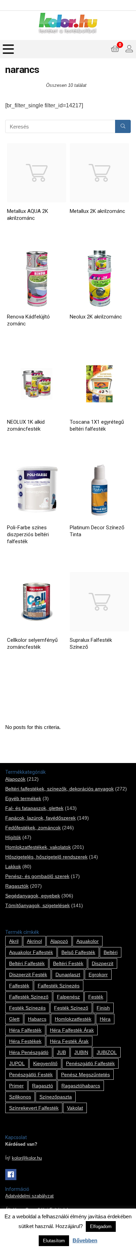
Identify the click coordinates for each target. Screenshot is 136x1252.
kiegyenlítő (45, 1063)
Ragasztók (17, 886)
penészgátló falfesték (90, 1063)
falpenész (68, 997)
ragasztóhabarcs (80, 1085)
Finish (103, 1008)
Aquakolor (87, 941)
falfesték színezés (59, 985)
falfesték (19, 985)
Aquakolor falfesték (31, 952)
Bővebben (85, 1240)
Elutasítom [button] (54, 1240)
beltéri (111, 952)
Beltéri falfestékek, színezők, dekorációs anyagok (59, 788)
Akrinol (34, 941)
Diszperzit (102, 963)
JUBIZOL (107, 1052)
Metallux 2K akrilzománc (97, 211)
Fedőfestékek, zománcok (33, 827)
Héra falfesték (25, 1030)
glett (14, 1019)
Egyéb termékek (23, 798)
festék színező (71, 1008)
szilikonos (20, 1097)
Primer (16, 1085)
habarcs (37, 1019)
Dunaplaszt (67, 974)
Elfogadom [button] (101, 1226)
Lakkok (13, 866)
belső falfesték (78, 952)
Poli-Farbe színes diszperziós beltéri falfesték (28, 534)
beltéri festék (68, 963)
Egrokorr (98, 974)
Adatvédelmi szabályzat (29, 1196)
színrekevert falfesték (34, 1108)
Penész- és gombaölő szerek (37, 876)
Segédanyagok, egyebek (32, 895)
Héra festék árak (69, 1041)
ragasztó (42, 1085)
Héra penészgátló (28, 1052)
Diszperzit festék (28, 974)
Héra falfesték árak (72, 1030)
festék (95, 997)
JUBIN (81, 1052)
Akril (13, 941)
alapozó (59, 941)
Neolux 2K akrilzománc (96, 317)
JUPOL (17, 1063)
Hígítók (13, 837)
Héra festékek (25, 1041)
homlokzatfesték (73, 1019)
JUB (61, 1052)
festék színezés (27, 1008)
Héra (105, 1019)
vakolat (75, 1108)
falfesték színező (28, 997)
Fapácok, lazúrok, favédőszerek (40, 818)
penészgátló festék (31, 1074)
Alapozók (15, 779)
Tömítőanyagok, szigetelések (37, 905)
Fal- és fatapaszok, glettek (34, 808)
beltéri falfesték (27, 963)
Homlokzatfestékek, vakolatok (38, 847)
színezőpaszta (55, 1097)
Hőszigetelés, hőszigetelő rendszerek (46, 857)
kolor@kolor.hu (27, 1158)
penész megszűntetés (85, 1074)
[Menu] (8, 49)
